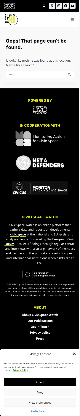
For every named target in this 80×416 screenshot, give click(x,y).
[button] (74, 354)
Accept (40, 382)
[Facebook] (66, 6)
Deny (40, 392)
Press (40, 338)
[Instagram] (59, 6)
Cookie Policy (38, 410)
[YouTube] (73, 6)
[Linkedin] (52, 6)
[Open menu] (72, 19)
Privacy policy (40, 333)
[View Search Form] (44, 6)
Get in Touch (40, 327)
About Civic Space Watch (40, 315)
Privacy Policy (20, 370)
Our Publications (40, 321)
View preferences (40, 402)
